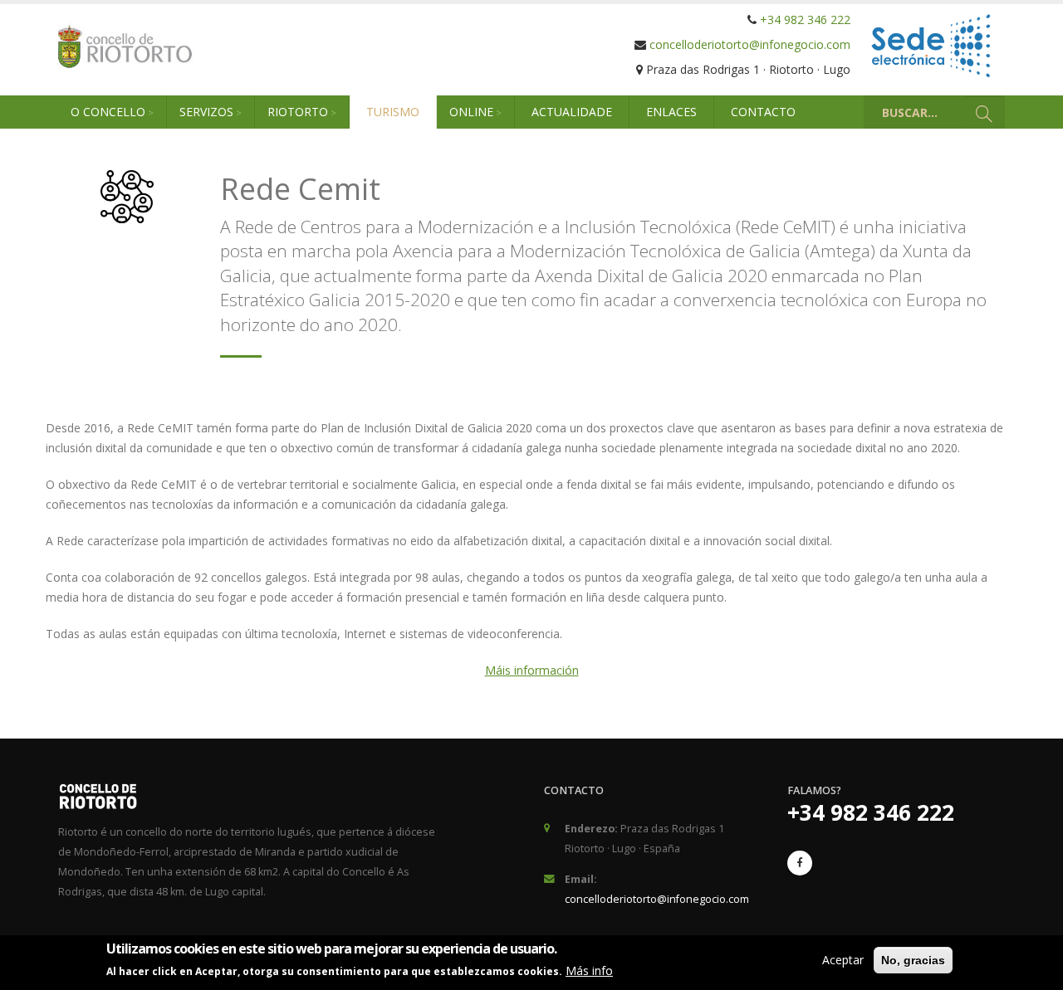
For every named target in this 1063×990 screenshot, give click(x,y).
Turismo (392, 111)
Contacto (763, 111)
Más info (589, 970)
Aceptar (843, 960)
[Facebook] (799, 863)
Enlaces (671, 111)
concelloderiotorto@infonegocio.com (749, 44)
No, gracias (913, 960)
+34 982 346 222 (805, 19)
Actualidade (572, 111)
